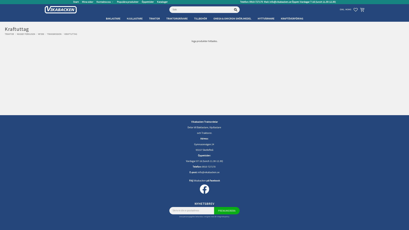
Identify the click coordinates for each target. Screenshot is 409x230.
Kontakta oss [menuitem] (103, 2)
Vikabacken (200, 180)
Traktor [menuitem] (154, 18)
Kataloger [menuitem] (162, 2)
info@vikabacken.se (280, 2)
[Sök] (236, 9)
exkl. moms (345, 9)
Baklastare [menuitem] (113, 18)
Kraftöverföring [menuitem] (292, 18)
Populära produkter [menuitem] (128, 2)
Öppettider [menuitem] (148, 2)
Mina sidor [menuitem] (87, 2)
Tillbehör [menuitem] (200, 18)
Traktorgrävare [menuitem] (177, 18)
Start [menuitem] (76, 2)
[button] (356, 10)
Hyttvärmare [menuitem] (266, 18)
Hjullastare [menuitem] (135, 18)
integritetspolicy (223, 216)
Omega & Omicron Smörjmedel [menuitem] (232, 18)
